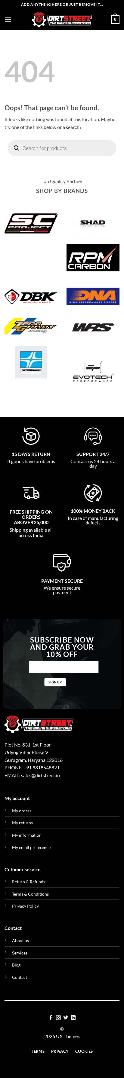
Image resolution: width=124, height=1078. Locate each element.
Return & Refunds (28, 881)
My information (27, 835)
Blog (16, 964)
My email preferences (32, 847)
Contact (19, 977)
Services (19, 952)
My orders (21, 810)
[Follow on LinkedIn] (73, 1018)
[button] (8, 19)
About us (20, 940)
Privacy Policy (25, 906)
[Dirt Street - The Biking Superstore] (62, 19)
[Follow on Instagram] (58, 1018)
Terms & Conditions (30, 893)
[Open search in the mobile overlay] (62, 148)
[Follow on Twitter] (65, 1018)
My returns (22, 822)
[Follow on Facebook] (50, 1018)
